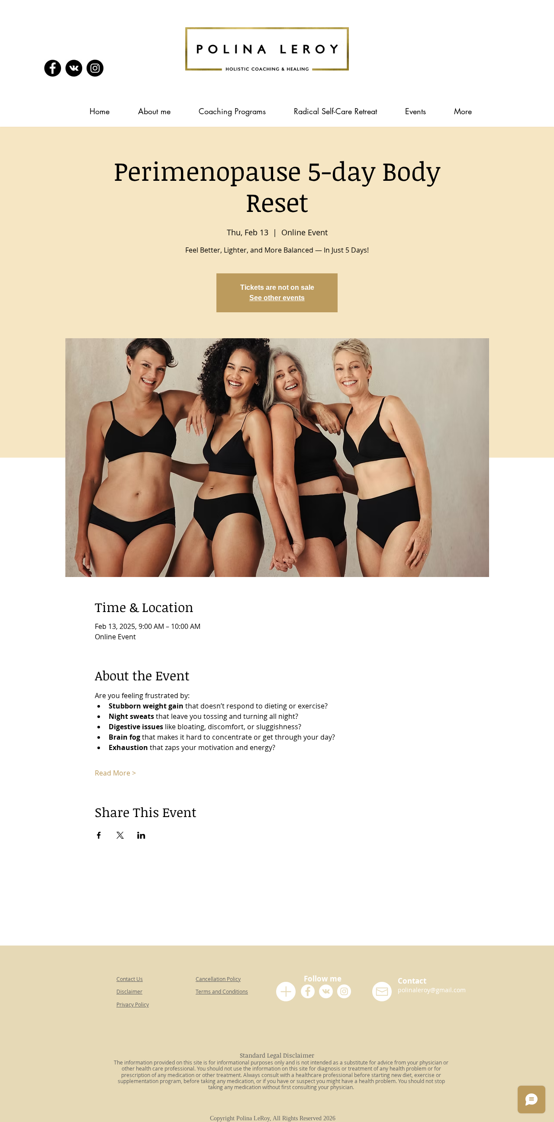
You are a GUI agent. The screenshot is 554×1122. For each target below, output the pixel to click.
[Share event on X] (120, 835)
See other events (277, 297)
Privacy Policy (132, 1004)
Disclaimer (129, 991)
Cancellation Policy (218, 978)
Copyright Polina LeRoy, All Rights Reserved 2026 (274, 1118)
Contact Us (129, 978)
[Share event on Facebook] (99, 835)
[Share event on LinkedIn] (141, 835)
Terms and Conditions (222, 991)
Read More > (115, 773)
